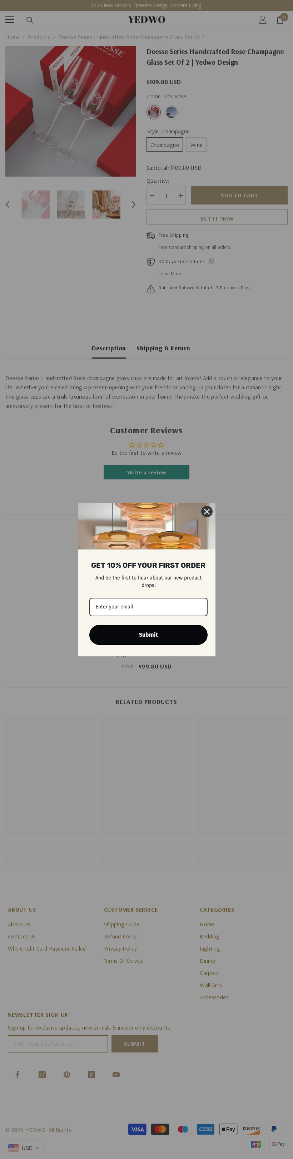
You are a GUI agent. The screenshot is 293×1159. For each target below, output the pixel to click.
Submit (148, 634)
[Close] (206, 511)
